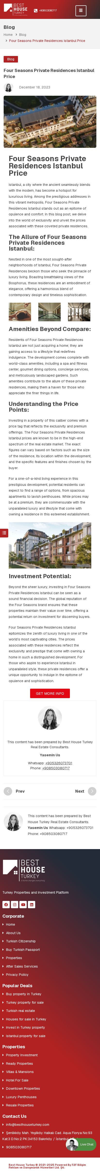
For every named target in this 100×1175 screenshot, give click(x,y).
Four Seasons (25, 605)
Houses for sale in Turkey (26, 1019)
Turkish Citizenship (21, 941)
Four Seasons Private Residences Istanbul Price (47, 166)
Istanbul (15, 184)
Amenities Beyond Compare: (50, 329)
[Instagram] (14, 904)
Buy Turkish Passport (23, 949)
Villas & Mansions (20, 1072)
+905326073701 (58, 763)
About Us (13, 933)
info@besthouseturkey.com (27, 1124)
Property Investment (22, 1055)
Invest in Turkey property (25, 1027)
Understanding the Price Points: (43, 406)
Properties (14, 958)
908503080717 (19, 1147)
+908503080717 (56, 768)
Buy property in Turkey (24, 994)
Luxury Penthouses (21, 1097)
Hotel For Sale (17, 1080)
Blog (22, 34)
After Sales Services (22, 966)
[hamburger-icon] (80, 10)
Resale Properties (20, 1105)
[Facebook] (6, 904)
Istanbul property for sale (25, 1036)
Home (8, 34)
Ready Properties (19, 1063)
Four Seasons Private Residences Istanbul (42, 627)
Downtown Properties (23, 1088)
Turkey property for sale (25, 1002)
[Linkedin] (31, 904)
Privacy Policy (17, 974)
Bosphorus (17, 283)
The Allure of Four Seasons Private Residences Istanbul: (48, 242)
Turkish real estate (20, 1011)
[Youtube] (23, 904)
